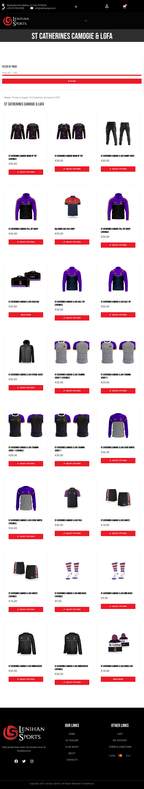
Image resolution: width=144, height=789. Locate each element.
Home (7, 97)
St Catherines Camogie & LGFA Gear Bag (24, 301)
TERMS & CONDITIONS (120, 747)
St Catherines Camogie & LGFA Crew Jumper (117, 447)
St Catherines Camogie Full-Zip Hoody (23, 229)
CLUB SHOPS (71, 747)
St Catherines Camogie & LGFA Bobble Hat (117, 666)
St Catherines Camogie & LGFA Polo (68, 520)
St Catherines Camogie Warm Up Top (69, 156)
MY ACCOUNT (120, 740)
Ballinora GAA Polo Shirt (65, 229)
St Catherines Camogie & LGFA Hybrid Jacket (26, 374)
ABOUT (72, 753)
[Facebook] (16, 761)
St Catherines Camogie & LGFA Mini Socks (116, 593)
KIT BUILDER (72, 740)
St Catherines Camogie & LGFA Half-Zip (116, 301)
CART (120, 734)
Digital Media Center (104, 783)
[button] (76, 6)
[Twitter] (24, 761)
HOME (72, 734)
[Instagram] (31, 761)
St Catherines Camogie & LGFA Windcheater (25, 666)
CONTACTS (72, 759)
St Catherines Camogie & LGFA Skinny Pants (117, 156)
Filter (73, 81)
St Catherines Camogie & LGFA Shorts (115, 520)
